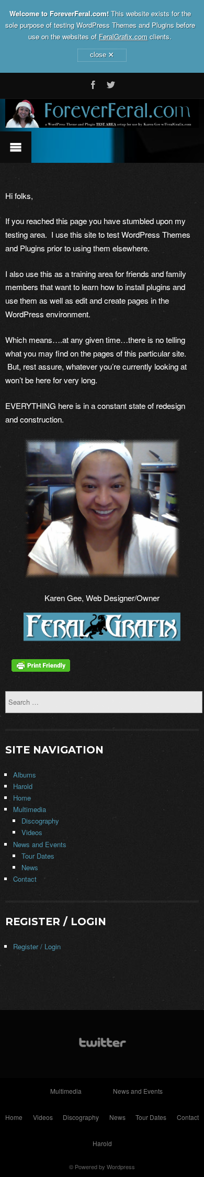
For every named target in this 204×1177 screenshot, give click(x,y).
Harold (22, 786)
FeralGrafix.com (123, 36)
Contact (25, 879)
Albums (24, 775)
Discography (40, 821)
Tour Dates (37, 856)
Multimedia (29, 809)
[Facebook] (93, 83)
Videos (31, 832)
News (29, 867)
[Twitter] (111, 83)
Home (22, 798)
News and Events (39, 844)
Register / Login (37, 946)
